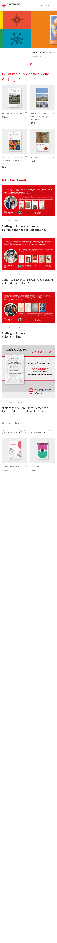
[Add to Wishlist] (26, 113)
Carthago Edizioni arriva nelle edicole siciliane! (20, 334)
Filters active (13, 432)
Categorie (7, 422)
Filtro (17, 422)
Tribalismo (35, 466)
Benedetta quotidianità (12, 113)
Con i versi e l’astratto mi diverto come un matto (12, 160)
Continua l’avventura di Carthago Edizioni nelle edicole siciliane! (27, 281)
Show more (5, 117)
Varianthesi (35, 157)
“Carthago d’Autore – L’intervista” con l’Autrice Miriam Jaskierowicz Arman (25, 409)
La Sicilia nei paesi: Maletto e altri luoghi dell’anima (39, 116)
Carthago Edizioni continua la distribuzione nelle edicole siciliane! (24, 227)
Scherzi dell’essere (10, 466)
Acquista (6, 56)
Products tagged (38, 432)
